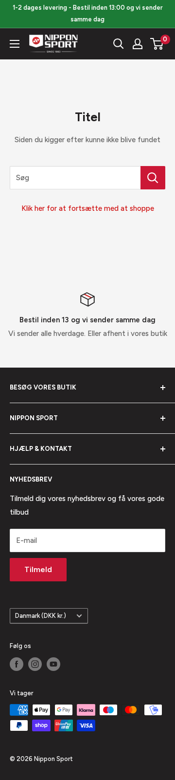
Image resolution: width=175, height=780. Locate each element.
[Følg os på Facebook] (16, 664)
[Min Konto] (137, 43)
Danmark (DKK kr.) (40, 615)
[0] (157, 44)
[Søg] (118, 43)
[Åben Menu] (14, 44)
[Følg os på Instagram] (35, 664)
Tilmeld (38, 569)
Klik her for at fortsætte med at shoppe (87, 208)
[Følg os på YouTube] (53, 664)
